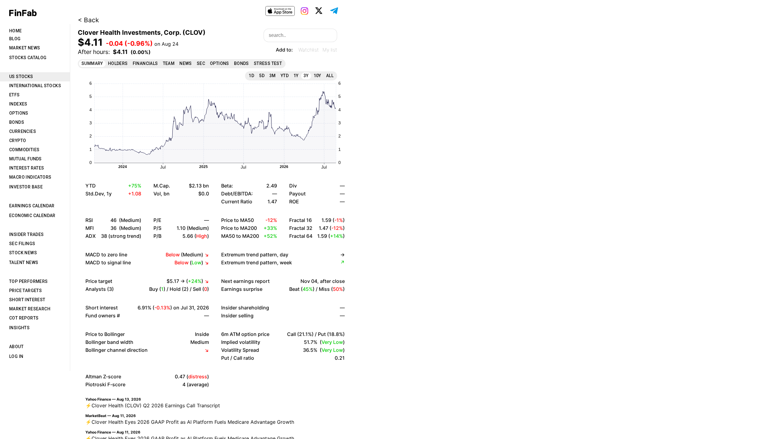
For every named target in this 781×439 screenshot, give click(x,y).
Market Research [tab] (29, 308)
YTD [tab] (285, 75)
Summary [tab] (92, 63)
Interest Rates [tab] (26, 168)
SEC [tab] (201, 63)
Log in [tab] (16, 356)
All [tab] (329, 75)
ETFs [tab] (14, 94)
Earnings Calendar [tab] (32, 205)
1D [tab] (251, 75)
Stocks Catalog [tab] (28, 57)
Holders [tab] (118, 63)
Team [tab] (169, 63)
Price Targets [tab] (25, 290)
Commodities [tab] (24, 149)
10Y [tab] (317, 75)
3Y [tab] (306, 75)
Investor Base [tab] (26, 186)
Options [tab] (18, 113)
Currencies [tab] (22, 131)
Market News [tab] (24, 47)
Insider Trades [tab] (26, 234)
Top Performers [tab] (28, 281)
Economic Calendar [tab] (32, 215)
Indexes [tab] (18, 104)
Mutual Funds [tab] (25, 158)
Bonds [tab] (16, 122)
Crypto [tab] (17, 140)
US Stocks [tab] (21, 76)
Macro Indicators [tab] (30, 177)
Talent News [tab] (23, 262)
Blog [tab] (15, 38)
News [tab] (185, 63)
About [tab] (16, 346)
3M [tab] (272, 75)
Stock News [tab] (23, 252)
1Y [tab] (296, 75)
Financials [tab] (145, 63)
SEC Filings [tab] (22, 243)
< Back (88, 20)
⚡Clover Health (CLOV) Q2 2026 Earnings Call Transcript (152, 405)
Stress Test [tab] (268, 63)
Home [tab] (15, 30)
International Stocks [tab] (35, 85)
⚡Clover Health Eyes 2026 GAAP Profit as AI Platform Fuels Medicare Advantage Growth (189, 422)
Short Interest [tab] (27, 299)
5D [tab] (262, 75)
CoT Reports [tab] (23, 318)
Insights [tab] (19, 327)
